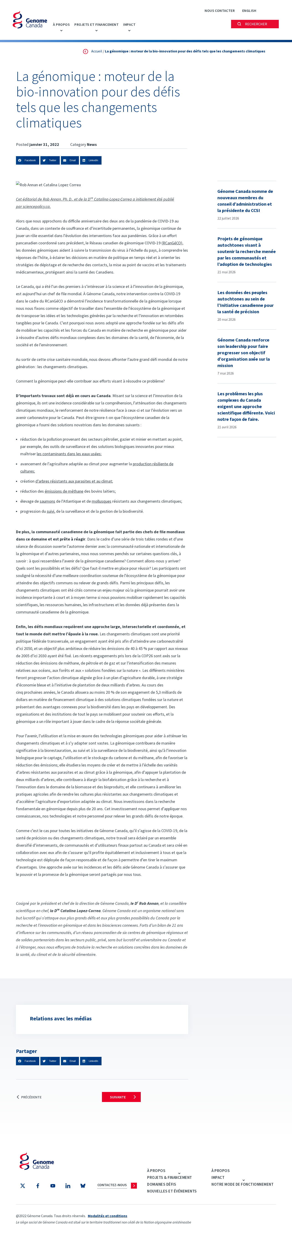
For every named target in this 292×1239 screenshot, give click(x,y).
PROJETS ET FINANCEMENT (96, 24)
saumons (47, 501)
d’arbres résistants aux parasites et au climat (73, 481)
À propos (61, 24)
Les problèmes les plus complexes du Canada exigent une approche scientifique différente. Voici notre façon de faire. (246, 406)
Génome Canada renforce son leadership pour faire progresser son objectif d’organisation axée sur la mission (243, 352)
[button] (27, 160)
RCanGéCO (172, 243)
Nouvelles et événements (172, 1191)
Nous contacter (220, 10)
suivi (50, 511)
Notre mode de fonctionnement (242, 1184)
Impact (129, 24)
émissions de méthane (64, 491)
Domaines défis (161, 1184)
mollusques (101, 501)
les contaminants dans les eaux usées (69, 453)
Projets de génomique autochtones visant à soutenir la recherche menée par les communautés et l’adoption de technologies (246, 251)
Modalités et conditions (107, 1215)
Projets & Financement (169, 1177)
